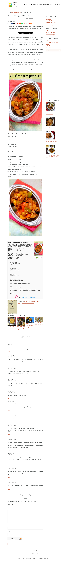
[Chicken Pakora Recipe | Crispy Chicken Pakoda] (53, 107)
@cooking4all (24, 297)
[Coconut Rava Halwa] (53, 121)
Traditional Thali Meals (51, 40)
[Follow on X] (56, 4)
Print (38, 257)
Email (9, 531)
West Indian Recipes (50, 32)
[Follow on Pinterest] (58, 4)
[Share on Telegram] (26, 23)
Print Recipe (30, 33)
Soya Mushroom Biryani (21, 50)
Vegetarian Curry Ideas (51, 24)
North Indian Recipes (50, 34)
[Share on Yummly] (24, 23)
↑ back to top (34, 550)
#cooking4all (32, 297)
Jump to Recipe (22, 33)
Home (9, 12)
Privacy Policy (34, 553)
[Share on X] (14, 23)
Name (9, 525)
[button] (36, 258)
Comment (10, 509)
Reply (9, 351)
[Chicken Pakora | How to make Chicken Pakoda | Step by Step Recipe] (53, 149)
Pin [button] (41, 257)
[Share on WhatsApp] (22, 23)
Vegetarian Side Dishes (16, 12)
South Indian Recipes (50, 30)
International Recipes (50, 35)
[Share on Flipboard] (29, 23)
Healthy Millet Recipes (51, 22)
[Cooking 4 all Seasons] (13, 7)
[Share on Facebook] (12, 23)
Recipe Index (48, 19)
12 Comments (31, 18)
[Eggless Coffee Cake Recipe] (53, 135)
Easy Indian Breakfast (51, 20)
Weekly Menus (49, 45)
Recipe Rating (10, 504)
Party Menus (48, 47)
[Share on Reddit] (20, 23)
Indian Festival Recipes (51, 25)
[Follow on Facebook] (54, 4)
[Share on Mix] (31, 23)
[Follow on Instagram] (60, 4)
